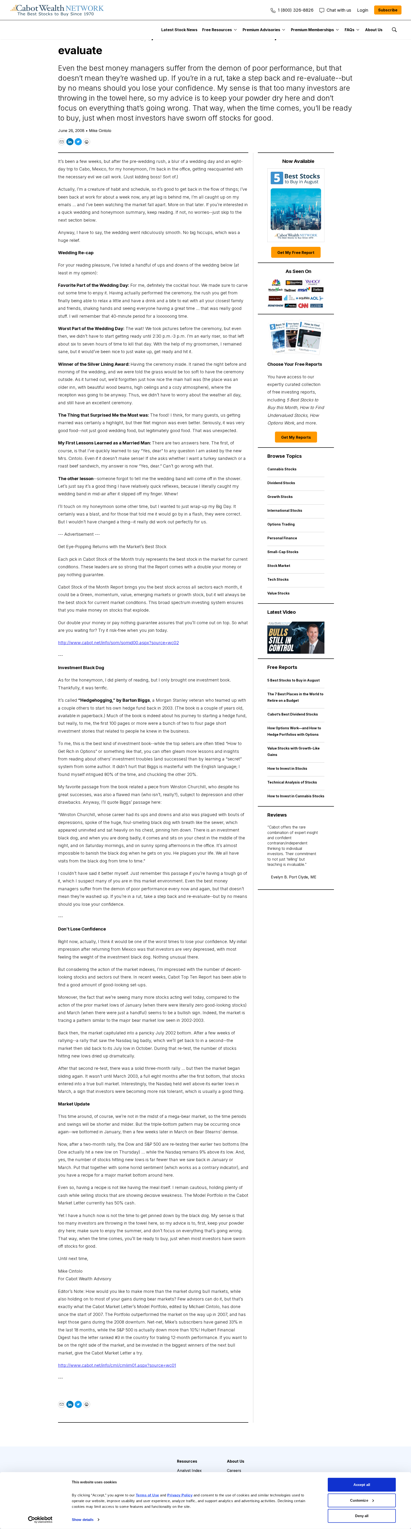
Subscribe (387, 10)
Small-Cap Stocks (282, 552)
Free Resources (217, 29)
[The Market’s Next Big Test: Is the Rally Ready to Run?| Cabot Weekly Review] (295, 638)
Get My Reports (296, 437)
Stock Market (278, 566)
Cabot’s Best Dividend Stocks (292, 714)
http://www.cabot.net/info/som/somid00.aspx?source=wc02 (118, 642)
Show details (82, 1520)
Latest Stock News (179, 29)
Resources (187, 1461)
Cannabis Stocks (282, 469)
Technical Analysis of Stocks (292, 782)
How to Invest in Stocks (287, 768)
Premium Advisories (261, 29)
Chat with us (339, 10)
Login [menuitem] (362, 10)
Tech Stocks (278, 579)
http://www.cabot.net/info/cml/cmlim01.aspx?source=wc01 (117, 1365)
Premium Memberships (312, 29)
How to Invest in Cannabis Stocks (295, 796)
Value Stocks (278, 593)
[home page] (57, 10)
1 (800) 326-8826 (295, 10)
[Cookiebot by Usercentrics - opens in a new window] (40, 1519)
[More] (235, 29)
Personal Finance (282, 538)
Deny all (362, 1516)
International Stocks (284, 510)
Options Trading (281, 524)
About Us (373, 29)
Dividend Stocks (281, 483)
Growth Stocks (280, 497)
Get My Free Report (295, 252)
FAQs (349, 29)
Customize (359, 1500)
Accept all (361, 1485)
